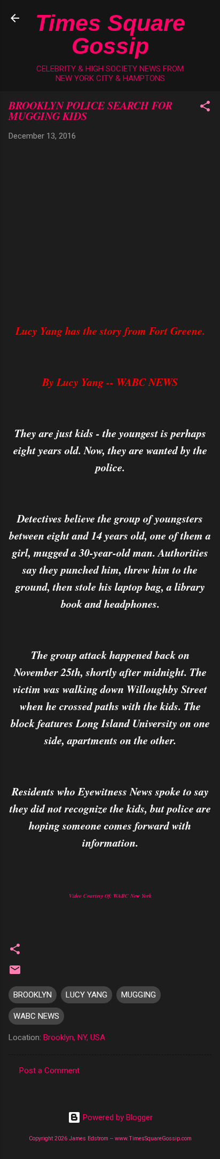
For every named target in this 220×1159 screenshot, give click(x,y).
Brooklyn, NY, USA (74, 1037)
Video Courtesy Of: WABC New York (110, 895)
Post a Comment (49, 1070)
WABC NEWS (36, 1016)
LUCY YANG (86, 995)
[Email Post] (15, 973)
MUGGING (138, 995)
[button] (205, 108)
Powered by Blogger (117, 1117)
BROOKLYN (32, 995)
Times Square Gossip (110, 34)
